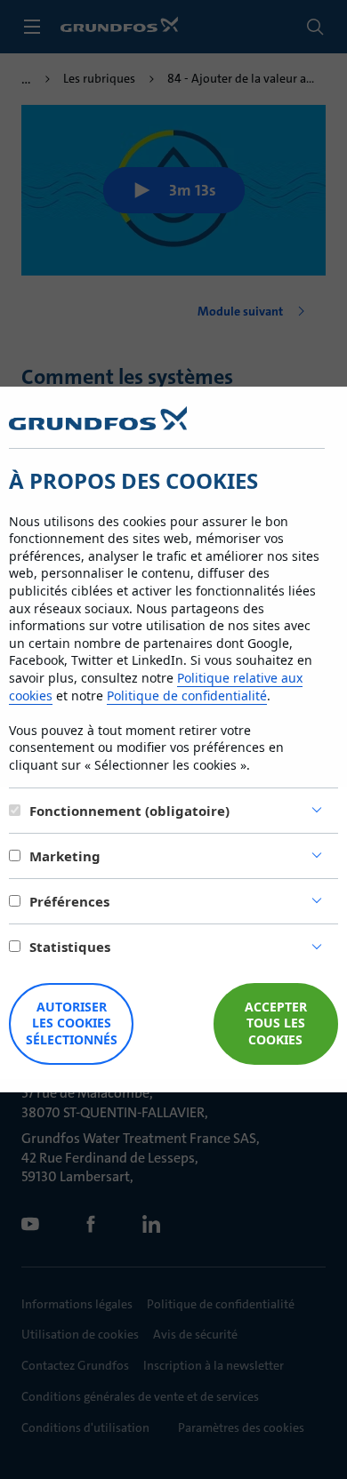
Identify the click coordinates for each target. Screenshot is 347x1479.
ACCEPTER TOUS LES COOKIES (276, 1023)
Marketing (65, 856)
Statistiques (69, 946)
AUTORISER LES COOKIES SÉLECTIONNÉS (71, 1023)
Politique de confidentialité (187, 695)
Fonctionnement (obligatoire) (129, 810)
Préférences (69, 901)
